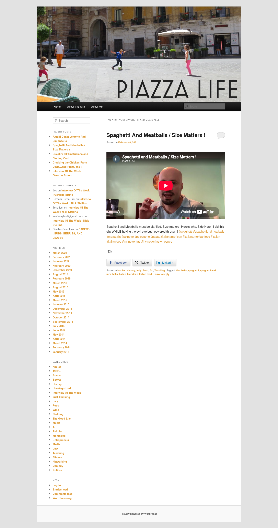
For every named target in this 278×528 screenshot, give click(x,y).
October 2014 (61, 317)
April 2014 (59, 339)
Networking (60, 461)
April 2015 (59, 296)
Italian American (128, 274)
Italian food (145, 274)
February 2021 (61, 257)
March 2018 (60, 283)
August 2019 (60, 274)
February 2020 (61, 265)
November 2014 (62, 313)
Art (151, 270)
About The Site (76, 106)
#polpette (128, 236)
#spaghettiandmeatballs (208, 231)
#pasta (155, 236)
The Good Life (62, 418)
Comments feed (62, 494)
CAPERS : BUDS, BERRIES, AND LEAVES (71, 233)
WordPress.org (62, 498)
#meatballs (113, 236)
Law (55, 448)
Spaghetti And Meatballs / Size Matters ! (156, 135)
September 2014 (63, 322)
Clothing (58, 414)
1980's (56, 371)
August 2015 (60, 287)
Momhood (59, 435)
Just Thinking (61, 397)
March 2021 (60, 253)
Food (145, 270)
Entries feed (60, 489)
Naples (121, 270)
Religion (58, 431)
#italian (215, 236)
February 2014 (61, 347)
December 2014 (62, 308)
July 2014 (59, 326)
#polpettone (142, 236)
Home (57, 106)
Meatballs (181, 270)
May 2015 (58, 291)
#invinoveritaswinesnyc (156, 241)
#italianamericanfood (196, 236)
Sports (57, 379)
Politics (57, 470)
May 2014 (58, 334)
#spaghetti (185, 231)
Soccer (57, 375)
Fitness (57, 457)
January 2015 (61, 304)
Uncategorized (62, 388)
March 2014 (60, 343)
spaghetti (193, 270)
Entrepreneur (61, 440)
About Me (97, 106)
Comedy (58, 466)
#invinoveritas (131, 241)
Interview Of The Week (67, 392)
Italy (139, 270)
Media (56, 444)
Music (56, 423)
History (131, 270)
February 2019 (61, 278)
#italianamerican (171, 236)
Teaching (159, 270)
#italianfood (113, 241)
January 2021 (61, 261)
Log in (57, 485)
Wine (56, 410)
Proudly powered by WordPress (139, 514)
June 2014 (59, 330)
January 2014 (61, 352)
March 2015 (60, 300)
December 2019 (62, 270)
